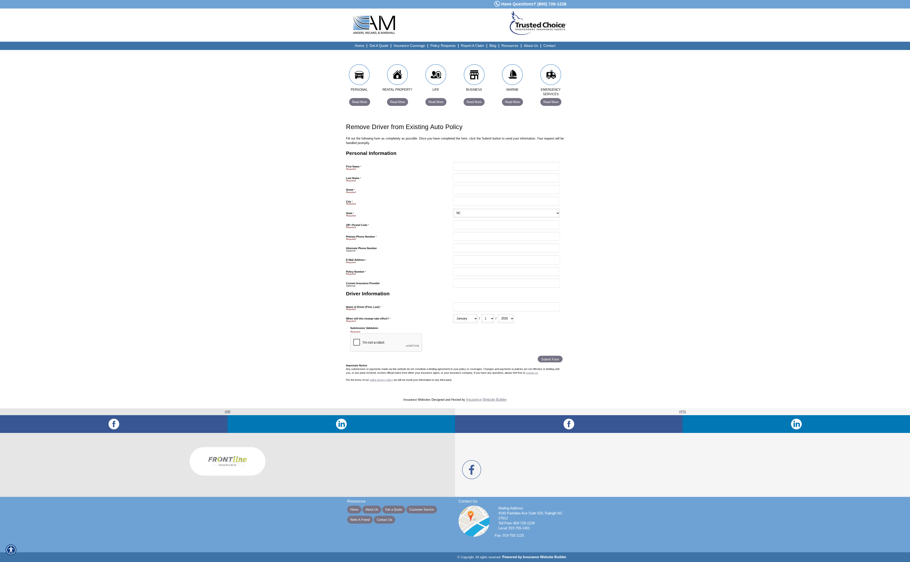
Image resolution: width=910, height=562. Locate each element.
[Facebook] (114, 424)
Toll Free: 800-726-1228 (516, 523)
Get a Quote (393, 509)
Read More (359, 102)
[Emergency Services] (550, 75)
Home (354, 509)
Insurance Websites (417, 399)
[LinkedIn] (341, 424)
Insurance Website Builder (486, 399)
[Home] (407, 25)
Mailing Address (510, 508)
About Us (371, 509)
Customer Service (421, 509)
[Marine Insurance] (512, 75)
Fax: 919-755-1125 (509, 535)
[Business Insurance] (474, 75)
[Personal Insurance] (359, 75)
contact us (532, 372)
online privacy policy (381, 379)
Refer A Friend (360, 520)
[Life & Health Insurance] (435, 75)
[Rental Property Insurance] (397, 75)
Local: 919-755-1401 (514, 528)
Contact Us (384, 520)
